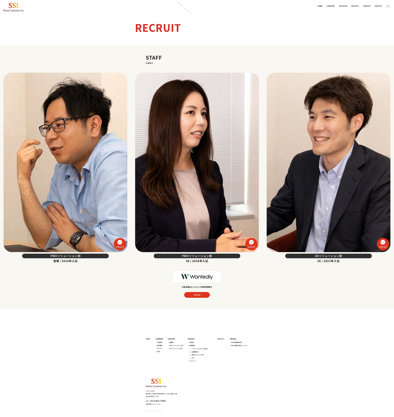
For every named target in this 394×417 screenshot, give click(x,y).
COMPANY (331, 6)
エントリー (192, 361)
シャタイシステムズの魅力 (200, 349)
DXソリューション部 (175, 348)
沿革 (158, 351)
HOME (320, 6)
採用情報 (197, 295)
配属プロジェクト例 (198, 355)
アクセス (159, 348)
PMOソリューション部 (176, 345)
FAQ (193, 358)
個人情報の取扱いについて (239, 345)
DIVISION (343, 6)
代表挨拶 (159, 342)
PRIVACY (378, 6)
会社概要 (159, 345)
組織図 (171, 342)
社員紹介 (192, 342)
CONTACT (367, 6)
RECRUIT (355, 6)
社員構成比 (195, 352)
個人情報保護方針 (236, 342)
